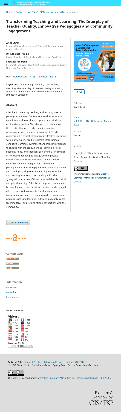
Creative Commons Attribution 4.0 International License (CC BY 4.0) (74, 377)
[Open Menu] (6, 3)
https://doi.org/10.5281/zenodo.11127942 (34, 76)
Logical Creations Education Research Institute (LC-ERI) (54, 362)
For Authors (11, 292)
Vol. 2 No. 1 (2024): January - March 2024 (47, 12)
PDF (80, 91)
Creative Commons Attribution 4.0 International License (92, 177)
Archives (20, 12)
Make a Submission (18, 222)
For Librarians (12, 297)
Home (9, 12)
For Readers (11, 287)
